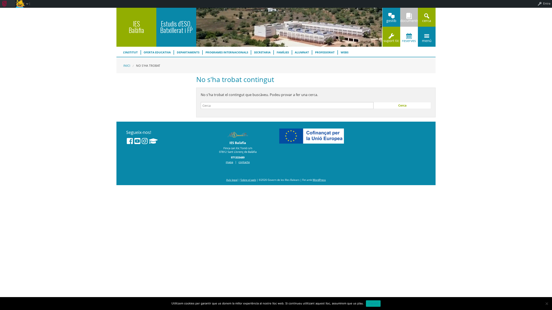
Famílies (283, 52)
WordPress (319, 180)
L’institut (130, 52)
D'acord (373, 303)
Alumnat (302, 52)
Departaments (188, 52)
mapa (229, 162)
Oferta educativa (157, 52)
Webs (344, 52)
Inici (126, 66)
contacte (244, 162)
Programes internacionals (226, 52)
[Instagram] (145, 141)
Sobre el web (248, 180)
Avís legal (232, 180)
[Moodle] (153, 141)
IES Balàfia (136, 27)
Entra (546, 3)
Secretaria (262, 52)
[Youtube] (137, 141)
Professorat (325, 52)
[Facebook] (130, 141)
